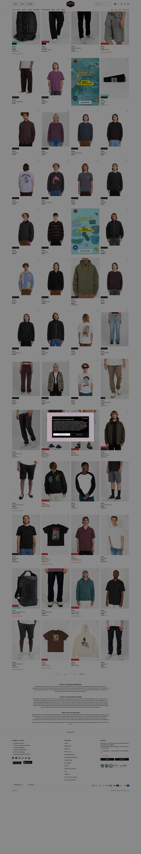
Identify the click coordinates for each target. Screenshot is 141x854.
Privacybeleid (85, 418)
